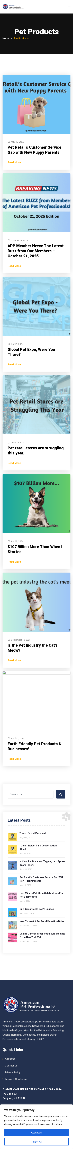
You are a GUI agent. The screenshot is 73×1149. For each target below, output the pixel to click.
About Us (10, 1058)
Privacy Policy (12, 1072)
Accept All (36, 1132)
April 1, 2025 (17, 344)
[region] (36, 1126)
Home (6, 38)
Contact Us (11, 1065)
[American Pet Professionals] (13, 6)
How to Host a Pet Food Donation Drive (42, 921)
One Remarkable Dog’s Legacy (37, 909)
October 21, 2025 (19, 240)
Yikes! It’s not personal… (33, 833)
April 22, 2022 (17, 738)
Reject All (37, 1141)
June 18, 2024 (17, 442)
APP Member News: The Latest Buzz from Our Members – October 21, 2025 (36, 251)
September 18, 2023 (21, 640)
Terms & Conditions (16, 1079)
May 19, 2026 (17, 142)
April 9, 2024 (17, 541)
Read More (14, 162)
